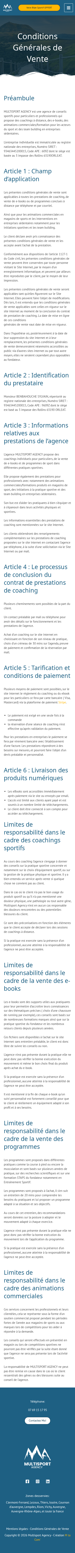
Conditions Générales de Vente (49, 1529)
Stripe (62, 702)
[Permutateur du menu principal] (68, 7)
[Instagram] (38, 1481)
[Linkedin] (48, 1481)
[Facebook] (27, 1481)
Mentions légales (17, 1529)
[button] (39, 7)
